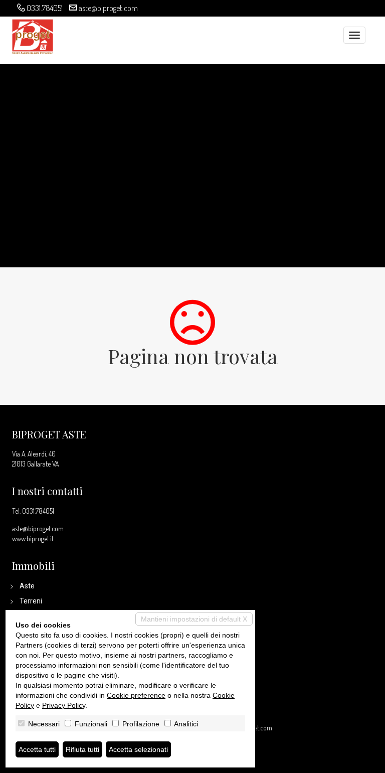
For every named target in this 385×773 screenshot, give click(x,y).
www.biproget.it (33, 538)
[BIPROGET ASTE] (32, 35)
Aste (27, 586)
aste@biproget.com (108, 8)
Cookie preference (136, 695)
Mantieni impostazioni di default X (194, 619)
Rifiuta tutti (82, 749)
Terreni (31, 601)
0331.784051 (45, 8)
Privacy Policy (63, 705)
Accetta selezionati (138, 749)
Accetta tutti (37, 749)
